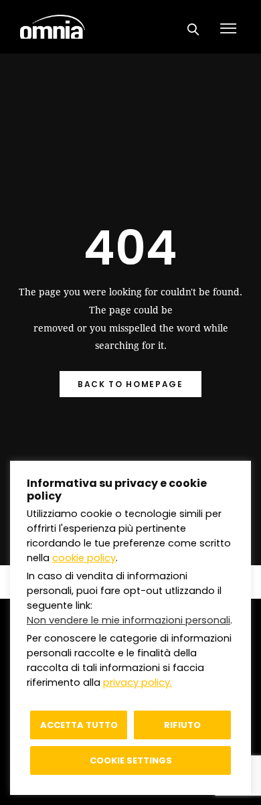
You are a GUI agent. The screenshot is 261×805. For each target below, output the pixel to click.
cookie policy (84, 558)
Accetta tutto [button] (79, 725)
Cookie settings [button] (131, 760)
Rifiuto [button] (182, 725)
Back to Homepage (130, 384)
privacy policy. (137, 682)
